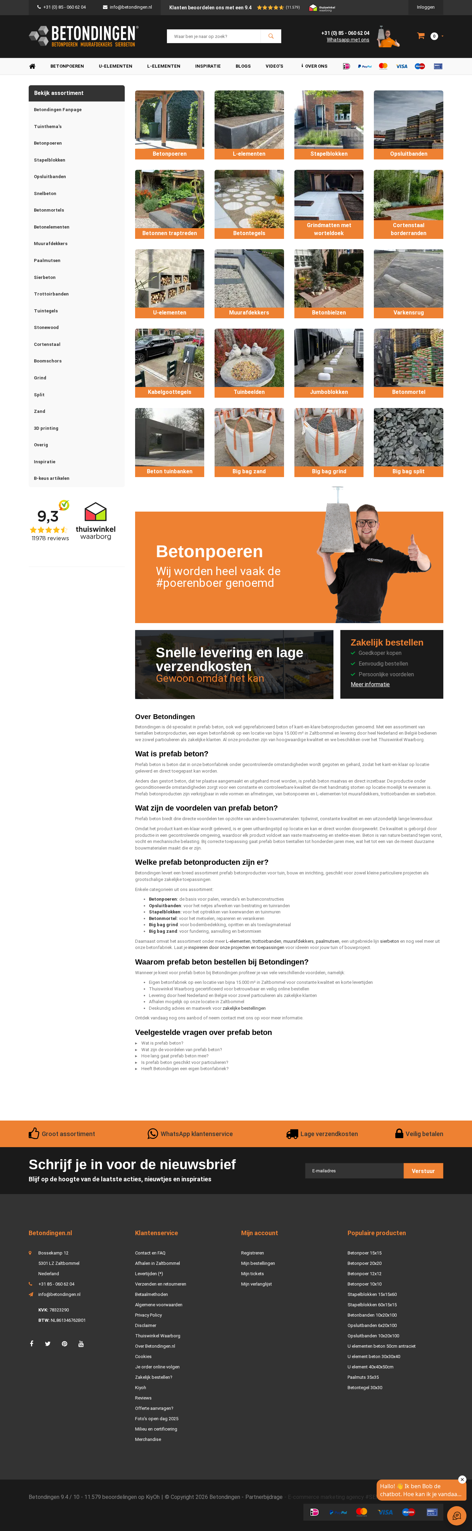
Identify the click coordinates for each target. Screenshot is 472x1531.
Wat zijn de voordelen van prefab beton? (181, 1049)
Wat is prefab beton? (162, 1043)
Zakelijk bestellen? (153, 1377)
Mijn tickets (252, 1273)
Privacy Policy (148, 1315)
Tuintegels (46, 310)
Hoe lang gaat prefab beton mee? (175, 1055)
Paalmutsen (47, 260)
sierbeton (389, 941)
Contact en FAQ (150, 1253)
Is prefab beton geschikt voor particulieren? (184, 1062)
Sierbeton (45, 277)
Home (32, 66)
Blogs (243, 66)
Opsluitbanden (50, 176)
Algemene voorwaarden (158, 1304)
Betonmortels (49, 210)
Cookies (143, 1356)
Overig (41, 444)
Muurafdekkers (50, 243)
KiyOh (153, 1497)
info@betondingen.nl (131, 7)
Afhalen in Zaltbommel (157, 1263)
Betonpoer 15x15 (364, 1253)
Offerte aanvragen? (154, 1408)
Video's (274, 66)
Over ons (316, 66)
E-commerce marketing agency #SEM (334, 1497)
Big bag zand (163, 931)
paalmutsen (327, 941)
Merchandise (148, 1439)
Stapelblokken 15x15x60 (372, 1294)
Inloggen (426, 7)
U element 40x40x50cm (371, 1366)
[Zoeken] (271, 36)
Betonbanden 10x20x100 (372, 1315)
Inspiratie (208, 66)
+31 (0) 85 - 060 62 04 (64, 7)
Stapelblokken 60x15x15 (372, 1304)
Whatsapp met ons (348, 39)
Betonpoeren (67, 66)
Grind (40, 377)
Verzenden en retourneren (160, 1284)
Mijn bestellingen (258, 1263)
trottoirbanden (267, 941)
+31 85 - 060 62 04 (56, 1284)
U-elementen (115, 66)
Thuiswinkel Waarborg (157, 1335)
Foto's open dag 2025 (156, 1418)
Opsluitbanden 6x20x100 (372, 1325)
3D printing (46, 428)
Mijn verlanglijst (256, 1284)
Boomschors (48, 361)
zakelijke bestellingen (244, 1008)
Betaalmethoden (151, 1294)
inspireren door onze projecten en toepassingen (236, 947)
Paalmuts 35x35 (363, 1377)
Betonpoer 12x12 (364, 1273)
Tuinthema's (48, 126)
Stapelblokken (49, 160)
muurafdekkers (298, 941)
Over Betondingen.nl (155, 1346)
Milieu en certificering (156, 1429)
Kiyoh (140, 1387)
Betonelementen (51, 227)
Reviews (143, 1398)
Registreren (252, 1253)
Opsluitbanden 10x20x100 (373, 1335)
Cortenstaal (47, 344)
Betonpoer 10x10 (364, 1284)
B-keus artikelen (51, 478)
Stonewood (46, 327)
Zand (39, 411)
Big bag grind (163, 924)
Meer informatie (370, 684)
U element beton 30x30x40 (374, 1356)
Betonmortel (163, 918)
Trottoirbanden (51, 294)
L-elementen (163, 66)
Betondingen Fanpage (58, 109)
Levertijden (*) (149, 1273)
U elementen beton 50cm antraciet (382, 1346)
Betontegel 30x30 (365, 1387)
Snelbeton (45, 193)
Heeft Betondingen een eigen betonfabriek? (185, 1068)
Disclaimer (145, 1325)
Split (39, 394)
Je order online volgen (157, 1366)
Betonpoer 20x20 (364, 1263)
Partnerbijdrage (264, 1497)
